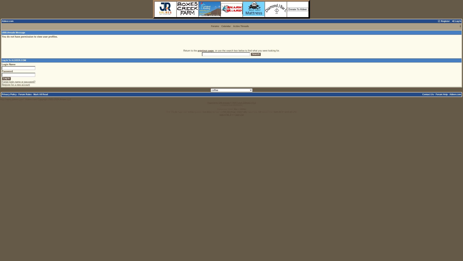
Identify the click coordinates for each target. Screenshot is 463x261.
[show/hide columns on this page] (460, 26)
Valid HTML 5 (225, 115)
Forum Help (442, 94)
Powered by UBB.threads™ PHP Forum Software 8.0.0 (231, 103)
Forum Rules (25, 94)
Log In (457, 21)
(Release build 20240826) (231, 105)
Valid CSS (239, 115)
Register (445, 21)
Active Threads (241, 26)
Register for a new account (16, 84)
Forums (215, 26)
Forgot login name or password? (18, 81)
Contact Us (428, 94)
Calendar (226, 26)
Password (7, 71)
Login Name (8, 64)
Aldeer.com (8, 21)
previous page (206, 50)
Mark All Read (40, 94)
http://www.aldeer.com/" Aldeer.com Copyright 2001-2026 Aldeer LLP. (230, 68)
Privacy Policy (9, 94)
